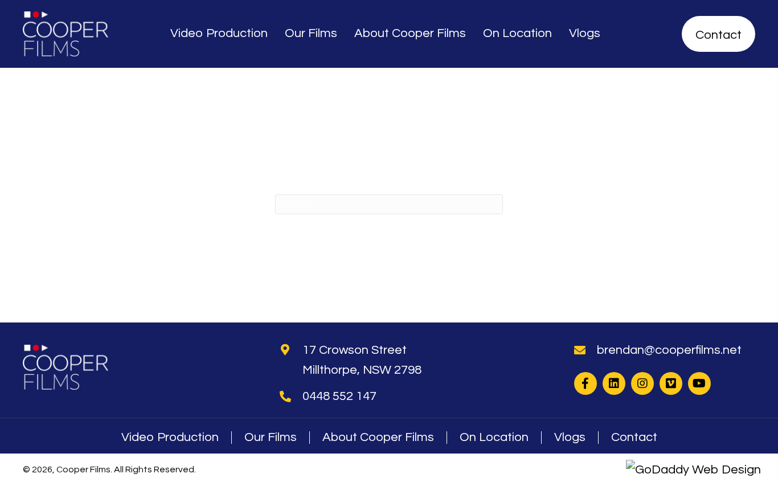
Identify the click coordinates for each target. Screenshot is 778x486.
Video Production (170, 437)
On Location (494, 437)
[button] (585, 383)
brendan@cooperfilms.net (669, 350)
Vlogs (569, 437)
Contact (634, 437)
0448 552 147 (339, 396)
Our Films (270, 437)
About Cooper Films (378, 437)
